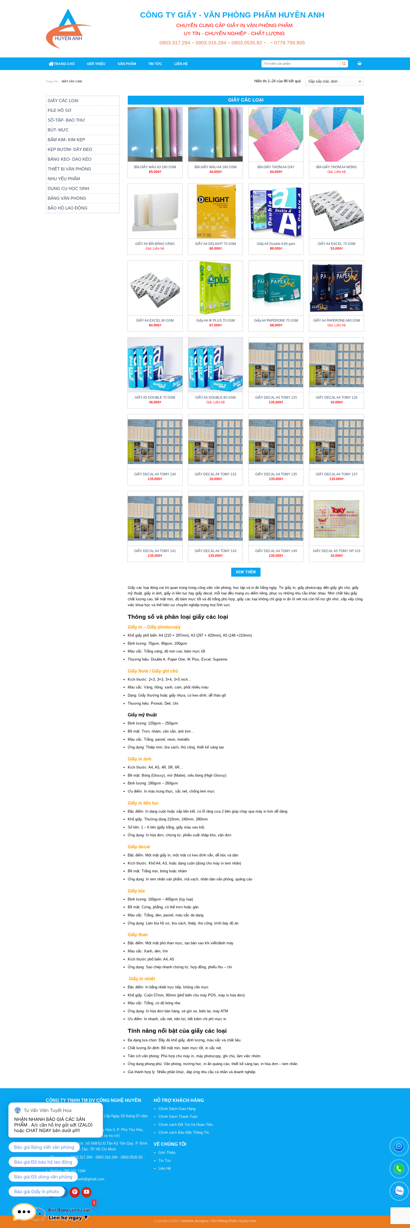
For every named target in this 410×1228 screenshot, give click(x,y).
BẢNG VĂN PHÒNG (67, 198)
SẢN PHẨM (127, 64)
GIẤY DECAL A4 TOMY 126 (337, 397)
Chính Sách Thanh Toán (177, 1116)
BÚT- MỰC (58, 129)
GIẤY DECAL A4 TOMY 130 (155, 474)
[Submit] (344, 64)
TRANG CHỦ (64, 64)
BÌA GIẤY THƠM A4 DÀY (276, 167)
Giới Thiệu (166, 1152)
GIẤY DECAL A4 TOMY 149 (276, 551)
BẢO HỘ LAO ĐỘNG (68, 208)
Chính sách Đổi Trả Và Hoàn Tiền (185, 1125)
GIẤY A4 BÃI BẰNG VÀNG (155, 243)
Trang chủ (52, 81)
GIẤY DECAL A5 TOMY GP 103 (336, 551)
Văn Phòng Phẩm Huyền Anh (233, 1221)
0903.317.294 (175, 42)
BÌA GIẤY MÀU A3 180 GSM (155, 167)
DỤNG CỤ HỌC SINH (68, 188)
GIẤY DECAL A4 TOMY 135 (276, 474)
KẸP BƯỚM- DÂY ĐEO (70, 149)
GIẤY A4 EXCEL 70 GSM (336, 243)
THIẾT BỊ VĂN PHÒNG (69, 169)
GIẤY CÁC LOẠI (63, 100)
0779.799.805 (289, 42)
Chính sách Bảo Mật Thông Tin (183, 1132)
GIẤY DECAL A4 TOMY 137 (337, 474)
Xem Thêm (246, 572)
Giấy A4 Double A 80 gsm (276, 243)
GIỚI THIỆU (96, 64)
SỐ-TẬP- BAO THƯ (66, 120)
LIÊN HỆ (181, 64)
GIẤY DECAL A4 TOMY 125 (276, 397)
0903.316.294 (210, 42)
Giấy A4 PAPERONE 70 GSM (276, 320)
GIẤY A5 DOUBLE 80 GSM (215, 397)
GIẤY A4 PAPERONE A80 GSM (336, 320)
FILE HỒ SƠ (59, 110)
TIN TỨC (155, 64)
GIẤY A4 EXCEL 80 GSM (155, 320)
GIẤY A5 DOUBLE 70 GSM (155, 397)
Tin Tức (164, 1161)
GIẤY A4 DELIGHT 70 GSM (215, 243)
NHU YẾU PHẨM (64, 178)
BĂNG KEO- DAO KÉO (69, 159)
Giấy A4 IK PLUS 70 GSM (215, 320)
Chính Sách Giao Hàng (177, 1109)
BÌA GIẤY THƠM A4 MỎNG (336, 167)
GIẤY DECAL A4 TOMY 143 (216, 551)
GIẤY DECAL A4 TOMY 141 (155, 551)
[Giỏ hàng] (360, 64)
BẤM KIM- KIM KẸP (66, 139)
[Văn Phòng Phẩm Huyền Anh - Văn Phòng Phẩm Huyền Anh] (69, 29)
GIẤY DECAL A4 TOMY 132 (216, 474)
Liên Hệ (164, 1168)
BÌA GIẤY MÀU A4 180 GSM (216, 167)
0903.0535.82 (246, 42)
